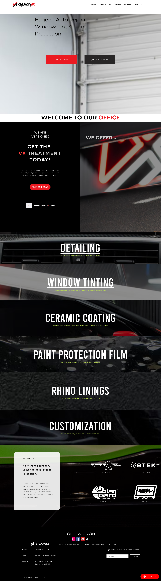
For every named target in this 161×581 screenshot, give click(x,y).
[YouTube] (83, 539)
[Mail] (29, 205)
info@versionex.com (49, 555)
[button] (109, 4)
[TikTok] (87, 539)
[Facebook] (78, 539)
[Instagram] (73, 539)
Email (107, 550)
